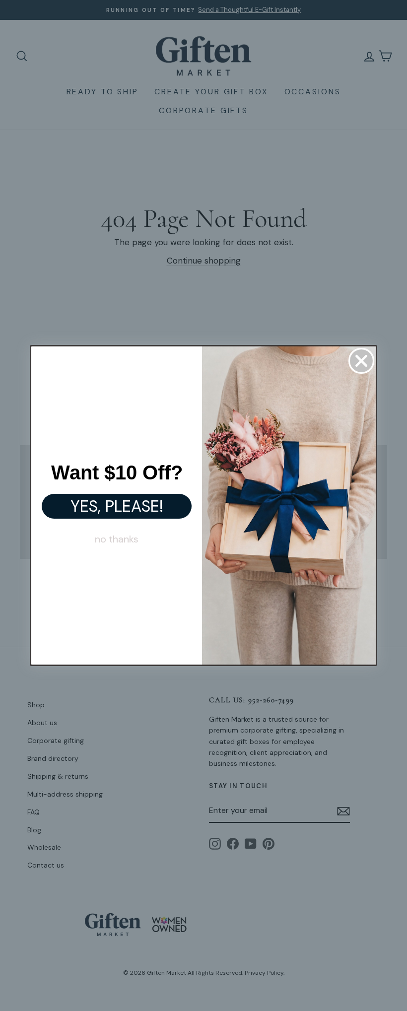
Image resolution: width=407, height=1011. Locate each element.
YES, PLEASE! (116, 506)
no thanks (116, 539)
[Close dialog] (361, 361)
